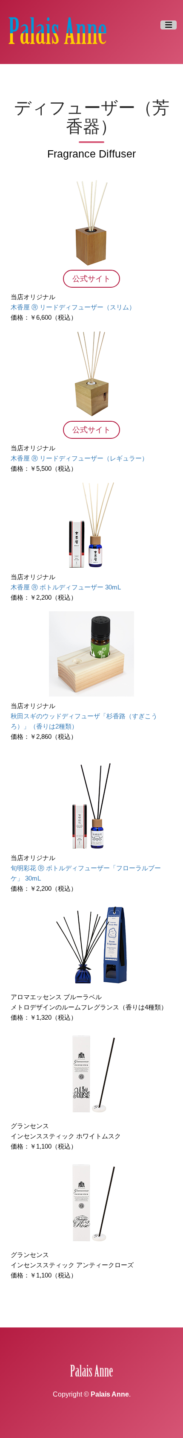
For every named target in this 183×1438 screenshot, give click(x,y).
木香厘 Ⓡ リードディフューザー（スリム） (73, 307)
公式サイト (91, 278)
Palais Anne (110, 1394)
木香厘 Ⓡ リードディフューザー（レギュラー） (79, 458)
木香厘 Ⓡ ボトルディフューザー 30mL (66, 587)
